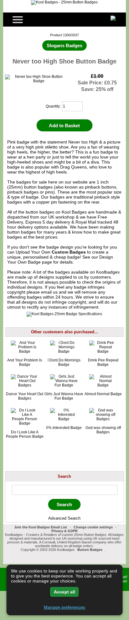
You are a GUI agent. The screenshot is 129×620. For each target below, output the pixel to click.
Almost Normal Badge (103, 394)
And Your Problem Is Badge (24, 362)
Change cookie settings (93, 527)
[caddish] (106, 550)
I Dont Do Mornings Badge (64, 362)
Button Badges (89, 550)
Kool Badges (74, 211)
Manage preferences (64, 607)
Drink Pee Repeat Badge (103, 362)
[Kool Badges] (64, 2)
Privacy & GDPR (64, 531)
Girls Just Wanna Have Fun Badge (63, 396)
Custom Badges (69, 252)
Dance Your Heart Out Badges (24, 396)
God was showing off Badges (103, 430)
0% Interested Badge (64, 428)
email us (49, 292)
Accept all (64, 591)
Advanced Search (64, 518)
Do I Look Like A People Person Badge (25, 434)
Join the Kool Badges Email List (40, 527)
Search (64, 476)
